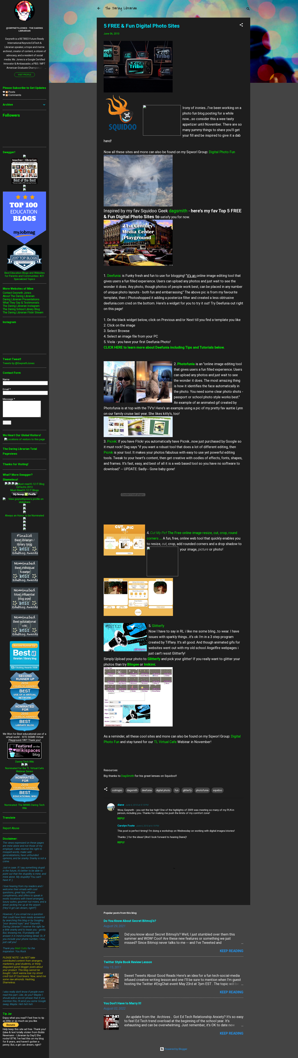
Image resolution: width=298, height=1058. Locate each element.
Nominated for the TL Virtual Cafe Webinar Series (24, 770)
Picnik (111, 441)
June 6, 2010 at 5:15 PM (137, 805)
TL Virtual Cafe (165, 742)
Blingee (133, 664)
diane (120, 804)
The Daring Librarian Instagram (21, 306)
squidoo (217, 790)
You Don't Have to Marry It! (122, 1003)
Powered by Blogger (175, 1049)
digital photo (163, 790)
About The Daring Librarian (18, 296)
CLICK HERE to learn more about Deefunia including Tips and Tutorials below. (164, 347)
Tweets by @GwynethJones (18, 363)
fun (176, 790)
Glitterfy (158, 626)
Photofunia (186, 364)
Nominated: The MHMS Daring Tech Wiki (24, 806)
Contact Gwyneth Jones (17, 292)
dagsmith (177, 210)
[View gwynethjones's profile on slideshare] (24, 502)
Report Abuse (11, 828)
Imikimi (149, 664)
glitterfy (187, 790)
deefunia (147, 790)
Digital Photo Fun (222, 152)
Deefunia (113, 276)
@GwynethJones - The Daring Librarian (24, 29)
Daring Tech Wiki (24, 761)
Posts (11, 91)
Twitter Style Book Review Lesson (128, 962)
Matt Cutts (21, 948)
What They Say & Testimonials (21, 302)
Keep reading (231, 951)
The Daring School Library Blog (21, 309)
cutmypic (117, 790)
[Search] (248, 9)
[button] (241, 25)
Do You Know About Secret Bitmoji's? (130, 921)
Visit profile (24, 74)
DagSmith (127, 776)
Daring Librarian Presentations (21, 299)
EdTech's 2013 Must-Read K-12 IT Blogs (24, 489)
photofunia (202, 790)
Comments (14, 95)
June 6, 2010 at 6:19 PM (147, 825)
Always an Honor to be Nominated (24, 515)
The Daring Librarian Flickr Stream (23, 312)
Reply (121, 818)
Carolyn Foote (126, 825)
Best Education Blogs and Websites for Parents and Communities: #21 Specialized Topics (24, 276)
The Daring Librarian (121, 8)
